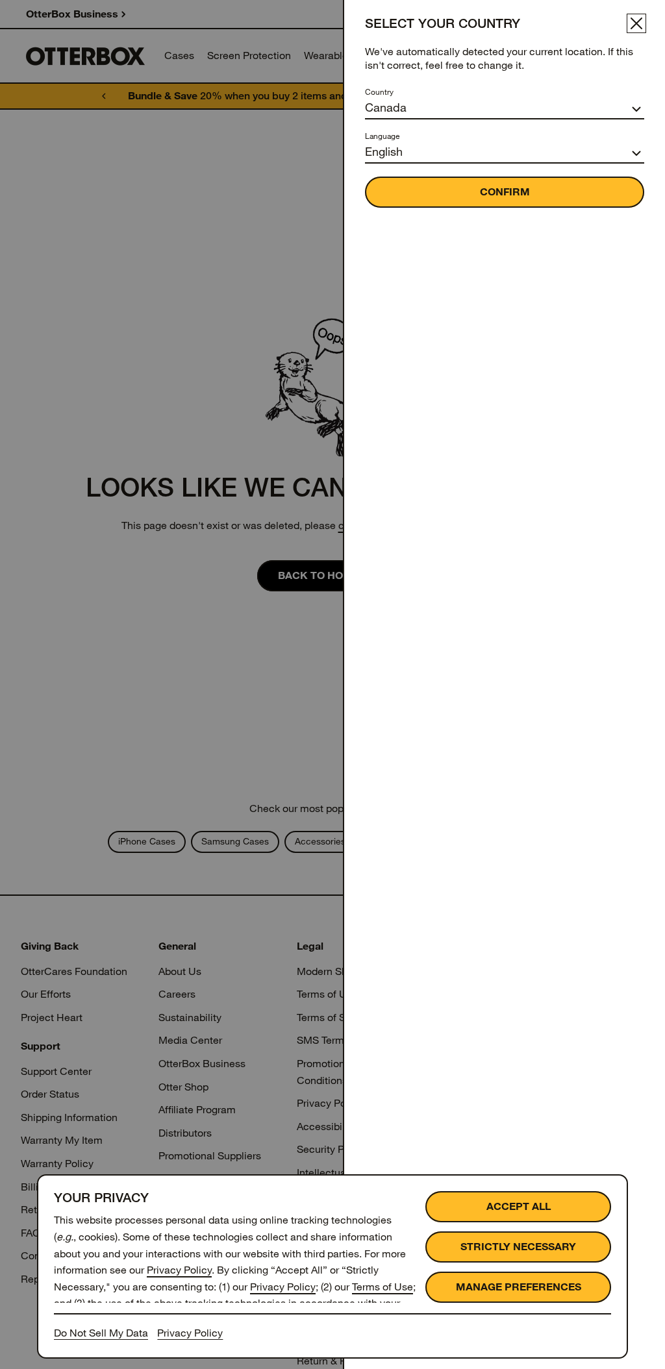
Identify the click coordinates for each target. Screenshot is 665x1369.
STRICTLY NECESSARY (518, 1246)
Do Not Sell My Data (101, 1333)
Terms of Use (382, 1287)
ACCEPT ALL (518, 1206)
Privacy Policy (179, 1270)
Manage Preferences (518, 1287)
